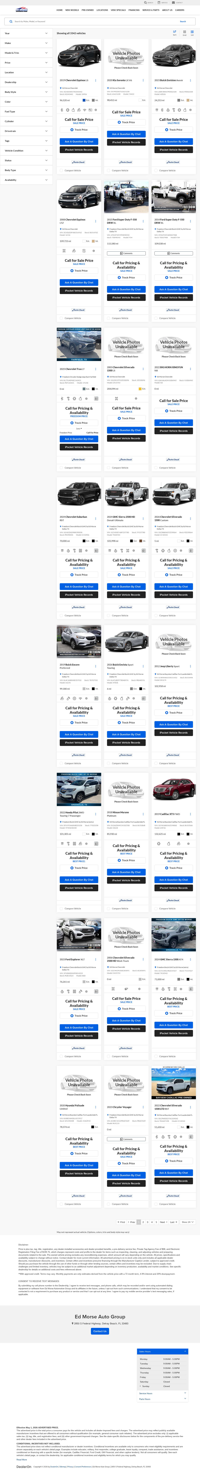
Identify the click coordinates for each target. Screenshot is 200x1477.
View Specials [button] (118, 10)
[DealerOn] (24, 1466)
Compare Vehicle (73, 170)
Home (60, 10)
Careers (179, 10)
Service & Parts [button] (150, 10)
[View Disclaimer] (96, 110)
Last (173, 1222)
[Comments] (96, 399)
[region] (79, 432)
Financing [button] (134, 10)
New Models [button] (72, 10)
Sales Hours (145, 1351)
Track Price (81, 129)
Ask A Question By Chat (79, 141)
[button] (98, 55)
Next (163, 1222)
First (122, 1222)
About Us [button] (167, 10)
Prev (132, 1222)
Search (183, 21)
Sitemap (62, 1467)
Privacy (70, 1467)
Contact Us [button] (100, 1331)
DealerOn (54, 1467)
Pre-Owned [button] (88, 10)
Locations (102, 10)
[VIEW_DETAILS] (126, 55)
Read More (22, 1459)
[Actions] (95, 80)
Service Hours (145, 1393)
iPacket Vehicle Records (79, 149)
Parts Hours (144, 1399)
